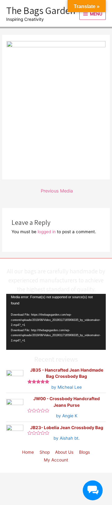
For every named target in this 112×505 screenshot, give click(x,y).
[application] (56, 322)
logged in (47, 231)
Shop (45, 452)
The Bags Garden (40, 10)
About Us (64, 452)
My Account (56, 459)
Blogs (84, 452)
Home (28, 452)
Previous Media (57, 191)
